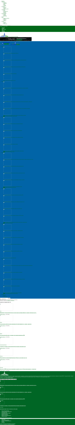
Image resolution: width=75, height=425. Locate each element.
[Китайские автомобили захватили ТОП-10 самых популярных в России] (7, 278)
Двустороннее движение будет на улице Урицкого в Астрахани (12, 272)
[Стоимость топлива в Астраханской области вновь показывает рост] (7, 165)
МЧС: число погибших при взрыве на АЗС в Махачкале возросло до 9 (13, 201)
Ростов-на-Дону (2, 417)
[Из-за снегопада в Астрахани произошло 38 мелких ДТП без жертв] (7, 214)
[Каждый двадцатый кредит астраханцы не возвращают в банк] (7, 185)
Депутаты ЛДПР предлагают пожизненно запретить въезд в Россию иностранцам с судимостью (17, 101)
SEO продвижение (12, 423)
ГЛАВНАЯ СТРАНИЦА (10, 300)
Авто (2, 17)
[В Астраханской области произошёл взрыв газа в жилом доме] (7, 207)
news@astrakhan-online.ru (9, 377)
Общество (3, 1)
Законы (8, 151)
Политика (3, 6)
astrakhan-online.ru (2, 314)
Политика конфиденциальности (6, 420)
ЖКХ (4, 4)
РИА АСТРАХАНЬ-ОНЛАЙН (5, 423)
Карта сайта (3, 419)
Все (4, 151)
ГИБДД (11, 293)
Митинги (4, 7)
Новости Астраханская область (6, 415)
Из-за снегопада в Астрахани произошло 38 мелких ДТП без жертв (13, 215)
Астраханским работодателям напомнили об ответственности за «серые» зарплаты (15, 324)
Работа (1, 322)
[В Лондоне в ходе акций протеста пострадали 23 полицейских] (7, 129)
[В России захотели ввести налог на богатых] (7, 72)
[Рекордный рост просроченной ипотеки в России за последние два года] (7, 172)
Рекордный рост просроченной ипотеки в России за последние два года (13, 357)
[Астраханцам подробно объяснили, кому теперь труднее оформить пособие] (7, 114)
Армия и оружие (12, 151)
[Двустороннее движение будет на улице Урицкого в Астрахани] (7, 271)
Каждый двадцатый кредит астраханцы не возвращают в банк (12, 186)
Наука (4, 295)
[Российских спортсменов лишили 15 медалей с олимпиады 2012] (7, 229)
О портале (3, 27)
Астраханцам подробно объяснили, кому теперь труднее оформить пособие (14, 115)
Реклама (3, 28)
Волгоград (6, 417)
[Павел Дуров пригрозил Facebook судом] (7, 79)
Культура (4, 22)
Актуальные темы (4, 412)
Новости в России (4, 416)
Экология (4, 2)
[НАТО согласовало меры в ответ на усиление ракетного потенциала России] (7, 59)
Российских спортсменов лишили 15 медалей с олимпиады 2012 (13, 230)
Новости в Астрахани (5, 414)
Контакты (3, 31)
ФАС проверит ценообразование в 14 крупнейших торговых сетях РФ (13, 179)
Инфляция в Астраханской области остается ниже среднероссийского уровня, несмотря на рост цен (18, 159)
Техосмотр (5, 19)
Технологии (5, 23)
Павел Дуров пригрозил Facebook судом (9, 80)
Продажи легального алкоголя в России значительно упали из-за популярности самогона (16, 108)
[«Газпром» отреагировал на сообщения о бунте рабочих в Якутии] (7, 136)
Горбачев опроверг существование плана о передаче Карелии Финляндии (14, 66)
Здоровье (4, 5)
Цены (4, 10)
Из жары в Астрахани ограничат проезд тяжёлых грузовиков (12, 292)
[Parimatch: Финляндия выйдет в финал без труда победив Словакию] (7, 236)
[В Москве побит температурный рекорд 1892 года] (7, 52)
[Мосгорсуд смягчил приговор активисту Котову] (7, 143)
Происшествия (4, 13)
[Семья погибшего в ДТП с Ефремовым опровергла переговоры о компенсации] (7, 221)
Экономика (3, 9)
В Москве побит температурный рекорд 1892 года (10, 53)
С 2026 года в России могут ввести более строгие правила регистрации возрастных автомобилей (17, 265)
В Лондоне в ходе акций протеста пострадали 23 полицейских (12, 130)
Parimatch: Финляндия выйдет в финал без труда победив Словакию (13, 237)
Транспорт (5, 3)
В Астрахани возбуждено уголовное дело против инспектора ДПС (12, 335)
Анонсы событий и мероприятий (7, 411)
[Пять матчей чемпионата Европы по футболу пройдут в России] (7, 250)
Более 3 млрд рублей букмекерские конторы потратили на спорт (13, 244)
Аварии (4, 14)
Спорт (3, 16)
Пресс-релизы (4, 29)
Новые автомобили (6, 18)
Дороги (4, 20)
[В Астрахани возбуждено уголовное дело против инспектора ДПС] (7, 194)
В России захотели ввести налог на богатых (9, 73)
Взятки (1, 333)
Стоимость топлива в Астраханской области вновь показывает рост (13, 94)
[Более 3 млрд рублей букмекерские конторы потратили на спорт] (7, 243)
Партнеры (3, 30)
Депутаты (1, 367)
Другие (3, 21)
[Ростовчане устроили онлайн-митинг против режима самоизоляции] (7, 150)
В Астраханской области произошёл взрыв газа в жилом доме (12, 208)
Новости (3, 46)
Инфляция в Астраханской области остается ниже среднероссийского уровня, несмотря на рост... (18, 312)
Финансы (4, 12)
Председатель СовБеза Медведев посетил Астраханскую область (13, 123)
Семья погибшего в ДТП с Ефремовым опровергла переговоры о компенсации (15, 222)
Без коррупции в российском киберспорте (9, 257)
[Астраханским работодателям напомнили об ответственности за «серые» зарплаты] (7, 87)
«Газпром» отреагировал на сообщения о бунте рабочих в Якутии (13, 137)
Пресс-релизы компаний (5, 410)
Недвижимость (5, 11)
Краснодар (10, 417)
